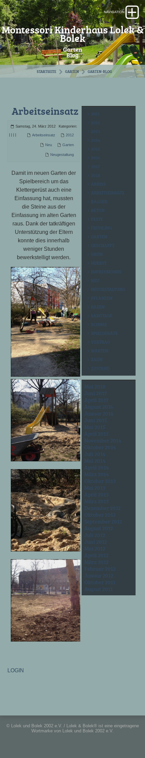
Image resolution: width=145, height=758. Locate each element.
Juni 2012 (95, 541)
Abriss (98, 184)
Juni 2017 (95, 393)
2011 (95, 114)
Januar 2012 (98, 575)
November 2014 (102, 440)
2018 (95, 175)
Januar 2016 (99, 413)
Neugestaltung (62, 155)
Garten (72, 71)
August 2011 (98, 589)
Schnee (99, 324)
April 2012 (96, 555)
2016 (95, 158)
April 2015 (96, 433)
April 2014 (96, 467)
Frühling (101, 228)
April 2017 (96, 400)
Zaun (97, 359)
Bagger (99, 201)
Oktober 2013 (100, 481)
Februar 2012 (100, 568)
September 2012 (103, 521)
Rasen (98, 307)
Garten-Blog (100, 71)
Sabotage (101, 316)
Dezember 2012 (102, 508)
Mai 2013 (94, 487)
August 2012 (98, 528)
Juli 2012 (94, 535)
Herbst (99, 263)
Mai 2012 (94, 548)
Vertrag (100, 342)
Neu (48, 145)
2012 (70, 135)
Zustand (100, 368)
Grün (97, 254)
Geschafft (102, 245)
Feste (97, 219)
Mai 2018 (95, 386)
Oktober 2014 (100, 447)
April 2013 (96, 494)
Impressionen (106, 272)
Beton (98, 210)
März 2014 (96, 474)
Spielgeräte (104, 333)
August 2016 (98, 406)
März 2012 (96, 562)
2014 (95, 140)
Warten (99, 351)
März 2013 (96, 501)
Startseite (46, 71)
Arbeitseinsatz (45, 111)
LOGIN (15, 670)
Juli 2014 (95, 454)
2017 (95, 166)
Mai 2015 (94, 427)
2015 (95, 149)
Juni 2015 (95, 420)
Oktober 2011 (99, 582)
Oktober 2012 (100, 514)
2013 (95, 131)
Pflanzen (101, 298)
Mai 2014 (95, 460)
